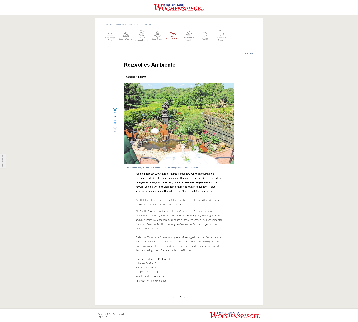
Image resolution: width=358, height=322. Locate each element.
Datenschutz (2, 161)
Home (105, 24)
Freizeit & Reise (129, 24)
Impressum (103, 316)
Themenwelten (115, 24)
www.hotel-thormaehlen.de (150, 276)
